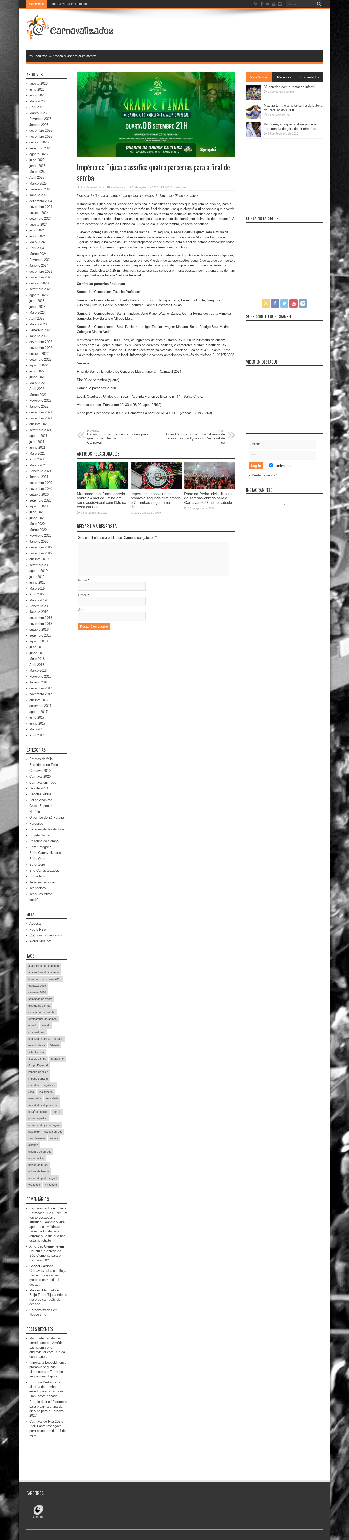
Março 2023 (38, 324)
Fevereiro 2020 (40, 535)
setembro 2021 (40, 430)
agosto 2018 (38, 641)
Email (82, 595)
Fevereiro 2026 (40, 119)
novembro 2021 (40, 418)
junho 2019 (37, 582)
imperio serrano (38, 1078)
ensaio (46, 1025)
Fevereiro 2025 (40, 189)
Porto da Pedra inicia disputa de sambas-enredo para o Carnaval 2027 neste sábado (108, 4)
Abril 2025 (36, 177)
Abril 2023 (36, 318)
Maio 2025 (37, 172)
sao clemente (36, 1138)
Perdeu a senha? (264, 475)
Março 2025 (38, 183)
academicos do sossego (43, 972)
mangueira (34, 1098)
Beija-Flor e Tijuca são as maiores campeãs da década (48, 1299)
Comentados (309, 77)
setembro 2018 (40, 635)
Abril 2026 (36, 107)
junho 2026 (37, 95)
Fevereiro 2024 (40, 260)
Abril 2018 (36, 665)
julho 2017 (36, 717)
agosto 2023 (38, 295)
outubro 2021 (39, 424)
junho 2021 (37, 447)
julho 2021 (36, 442)
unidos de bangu (38, 1171)
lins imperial (46, 1091)
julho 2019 (36, 577)
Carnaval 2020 (40, 776)
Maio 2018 (37, 659)
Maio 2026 (37, 101)
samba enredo (53, 1131)
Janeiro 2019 (38, 612)
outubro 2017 (39, 700)
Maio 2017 (37, 729)
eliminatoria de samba (41, 1012)
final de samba (37, 1058)
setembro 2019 (40, 565)
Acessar (35, 923)
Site (81, 610)
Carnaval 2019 (40, 771)
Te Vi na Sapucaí (42, 882)
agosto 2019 (38, 571)
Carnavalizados (95, 187)
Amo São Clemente (43, 1246)
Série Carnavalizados (45, 853)
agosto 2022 (38, 365)
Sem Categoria (40, 847)
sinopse (33, 1144)
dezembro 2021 (40, 412)
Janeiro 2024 (38, 265)
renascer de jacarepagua (44, 1125)
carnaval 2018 (52, 979)
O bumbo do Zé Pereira (46, 818)
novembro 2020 (40, 489)
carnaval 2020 (37, 992)
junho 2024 (37, 236)
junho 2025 (37, 166)
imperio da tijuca (38, 1071)
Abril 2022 (36, 389)
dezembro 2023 (40, 271)
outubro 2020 (39, 494)
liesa (31, 1091)
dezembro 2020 (40, 483)
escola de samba (39, 1038)
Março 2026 (38, 113)
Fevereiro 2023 (40, 330)
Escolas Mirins (40, 794)
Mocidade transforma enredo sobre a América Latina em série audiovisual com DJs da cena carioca (101, 500)
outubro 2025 (39, 142)
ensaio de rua (36, 1032)
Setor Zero (37, 864)
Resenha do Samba (44, 841)
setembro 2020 (40, 500)
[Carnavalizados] (70, 37)
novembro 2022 (40, 348)
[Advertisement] (230, 28)
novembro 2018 (40, 624)
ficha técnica (36, 1052)
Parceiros (36, 823)
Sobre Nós (37, 876)
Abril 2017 (36, 735)
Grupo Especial (40, 806)
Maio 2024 (37, 242)
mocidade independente (43, 1105)
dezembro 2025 (40, 130)
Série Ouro (37, 859)
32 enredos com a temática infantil (289, 87)
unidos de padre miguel (42, 1178)
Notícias (120, 187)
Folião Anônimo (40, 800)
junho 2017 (37, 723)
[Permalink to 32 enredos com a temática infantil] (253, 99)
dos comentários (45, 935)
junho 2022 (37, 377)
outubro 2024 (39, 213)
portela (57, 1111)
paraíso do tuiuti (38, 1111)
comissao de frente (40, 998)
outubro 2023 (39, 283)
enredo (32, 1025)
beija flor (33, 979)
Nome (82, 580)
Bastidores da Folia (43, 765)
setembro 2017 (40, 706)
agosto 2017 (38, 712)
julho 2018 (36, 647)
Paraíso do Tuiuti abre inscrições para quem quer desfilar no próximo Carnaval (117, 436)
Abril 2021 (36, 459)
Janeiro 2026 (38, 125)
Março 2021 (38, 465)
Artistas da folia (41, 759)
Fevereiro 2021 (40, 471)
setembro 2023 (40, 289)
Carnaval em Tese (42, 782)
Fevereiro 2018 (40, 676)
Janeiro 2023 (38, 336)
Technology (37, 888)
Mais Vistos (258, 77)
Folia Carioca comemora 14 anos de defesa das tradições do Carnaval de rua (195, 436)
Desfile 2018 (38, 788)
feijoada (54, 1045)
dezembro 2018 (40, 618)
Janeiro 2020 (38, 541)
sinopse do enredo (39, 1151)
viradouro (51, 1184)
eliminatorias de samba (42, 1018)
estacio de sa (36, 1045)
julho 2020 (36, 512)
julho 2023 (36, 301)
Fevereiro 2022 (40, 400)
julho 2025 (36, 160)
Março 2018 (38, 671)
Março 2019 (38, 600)
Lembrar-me (282, 466)
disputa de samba (39, 1005)
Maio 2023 (37, 312)
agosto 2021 (38, 436)
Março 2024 (38, 254)
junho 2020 (37, 518)
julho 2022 (36, 371)
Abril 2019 (36, 594)
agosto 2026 (38, 83)
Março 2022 (38, 395)
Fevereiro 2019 (40, 606)
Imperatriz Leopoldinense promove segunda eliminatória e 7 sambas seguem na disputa (156, 500)
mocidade (52, 1098)
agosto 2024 (38, 224)
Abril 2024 (36, 248)
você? (33, 900)
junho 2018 (37, 653)
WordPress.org (40, 941)
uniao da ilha (36, 1158)
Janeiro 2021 (38, 477)
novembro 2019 (40, 553)
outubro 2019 (39, 559)
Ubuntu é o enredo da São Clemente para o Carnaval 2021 (45, 1255)
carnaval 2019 (37, 985)
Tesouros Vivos (40, 894)
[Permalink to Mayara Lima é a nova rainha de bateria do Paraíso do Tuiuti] (253, 117)
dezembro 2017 (40, 688)
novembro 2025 (40, 136)
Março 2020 (38, 530)
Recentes (284, 77)
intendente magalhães (41, 1085)
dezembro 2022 (40, 342)
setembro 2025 (40, 148)
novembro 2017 (40, 694)
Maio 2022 (37, 383)
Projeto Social (39, 835)
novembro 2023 (40, 277)
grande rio (57, 1058)
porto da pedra (37, 1118)
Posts (37, 929)
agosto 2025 (38, 154)
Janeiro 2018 (38, 682)
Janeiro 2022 (38, 406)
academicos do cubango (43, 965)
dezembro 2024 (40, 201)
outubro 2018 (39, 629)
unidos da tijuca (38, 1164)
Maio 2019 (37, 588)
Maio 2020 (37, 524)
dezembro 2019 (40, 547)
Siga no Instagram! (288, 514)
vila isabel (34, 1184)
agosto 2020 (38, 506)
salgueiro (34, 1131)
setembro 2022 (40, 359)
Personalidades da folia (46, 829)
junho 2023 (37, 307)
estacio (58, 1038)
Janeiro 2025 (38, 195)
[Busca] (319, 4)
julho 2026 (36, 89)
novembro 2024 (40, 207)
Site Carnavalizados (44, 870)
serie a (54, 1138)
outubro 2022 (39, 354)
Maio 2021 (37, 453)
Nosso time (37, 1314)
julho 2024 (36, 230)
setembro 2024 (40, 219)
